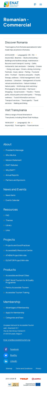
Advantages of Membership (17, 307)
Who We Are (11, 155)
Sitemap (9, 368)
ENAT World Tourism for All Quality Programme (20, 281)
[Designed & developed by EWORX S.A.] (36, 379)
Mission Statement (13, 160)
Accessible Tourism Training (17, 292)
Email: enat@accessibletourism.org (16, 340)
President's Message (15, 150)
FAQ (7, 215)
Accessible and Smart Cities (17, 275)
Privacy (38, 368)
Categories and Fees (14, 317)
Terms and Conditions (24, 368)
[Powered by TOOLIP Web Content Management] (24, 379)
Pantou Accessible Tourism (17, 287)
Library (8, 225)
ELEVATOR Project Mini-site (17, 260)
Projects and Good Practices (18, 245)
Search (35, 4)
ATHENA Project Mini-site (16, 255)
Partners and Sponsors (15, 180)
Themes (9, 220)
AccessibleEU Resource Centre (19, 250)
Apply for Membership (15, 312)
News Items (10, 195)
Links (8, 230)
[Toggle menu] (41, 4)
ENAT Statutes (12, 165)
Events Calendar (13, 200)
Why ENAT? (10, 170)
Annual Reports (12, 175)
